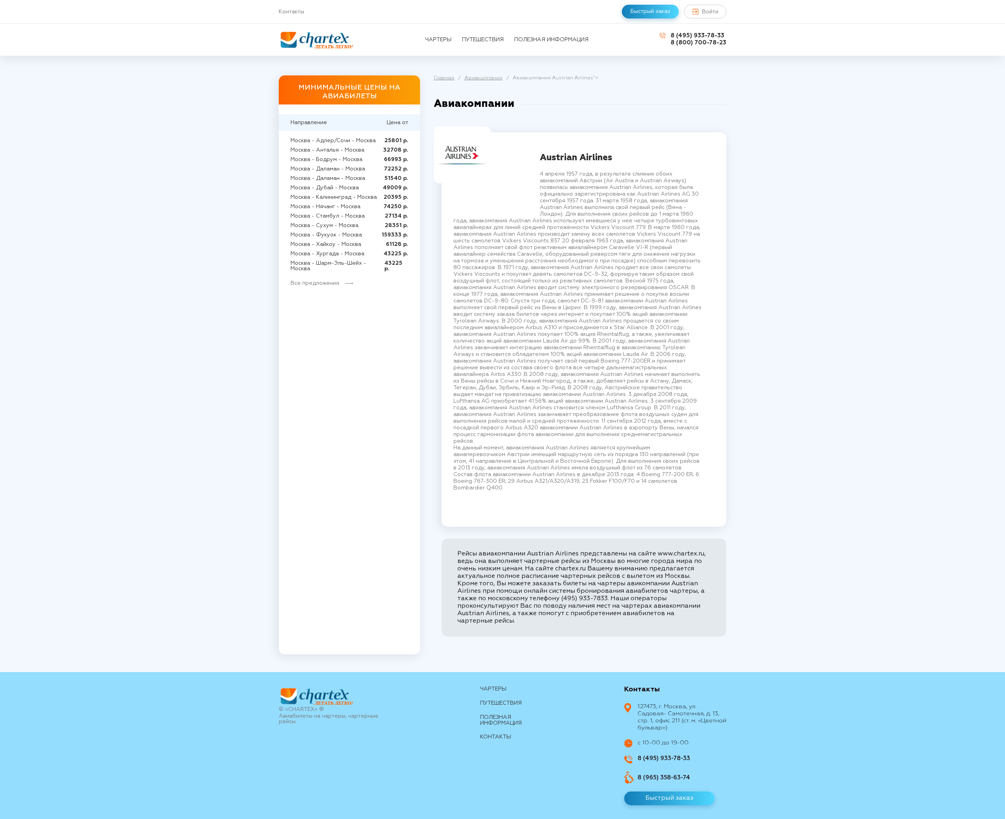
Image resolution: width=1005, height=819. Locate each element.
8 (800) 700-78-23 (698, 43)
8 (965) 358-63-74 (664, 778)
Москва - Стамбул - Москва (328, 216)
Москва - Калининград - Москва (334, 197)
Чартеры (438, 39)
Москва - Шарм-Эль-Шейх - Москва (328, 265)
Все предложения (315, 283)
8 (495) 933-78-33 (697, 35)
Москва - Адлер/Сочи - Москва (333, 140)
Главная (444, 78)
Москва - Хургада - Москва (327, 254)
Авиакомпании (483, 78)
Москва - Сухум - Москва (324, 225)
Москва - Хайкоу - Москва (326, 244)
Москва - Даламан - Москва (328, 169)
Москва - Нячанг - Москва (325, 206)
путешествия (483, 39)
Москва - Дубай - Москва (325, 188)
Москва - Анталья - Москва (327, 150)
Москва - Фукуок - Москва (326, 235)
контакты (495, 737)
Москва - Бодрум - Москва (326, 159)
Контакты (291, 12)
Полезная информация (551, 39)
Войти (710, 12)
